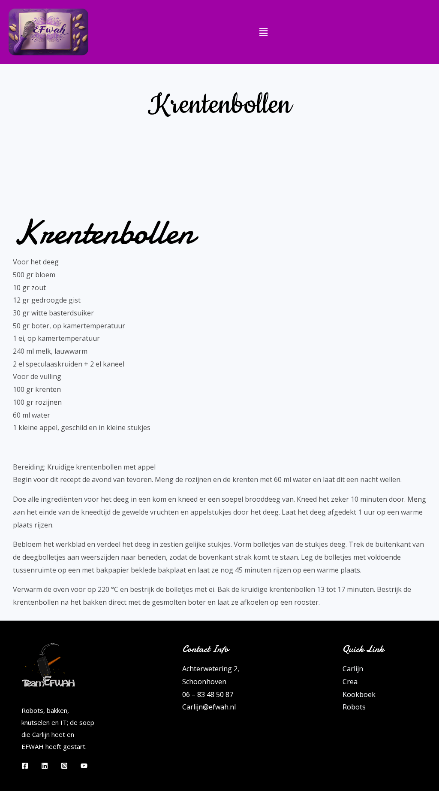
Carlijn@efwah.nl (209, 707)
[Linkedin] (44, 765)
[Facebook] (24, 765)
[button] (263, 32)
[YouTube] (84, 765)
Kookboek (359, 694)
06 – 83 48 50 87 (207, 694)
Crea (350, 681)
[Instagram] (64, 765)
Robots (354, 707)
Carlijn (353, 668)
